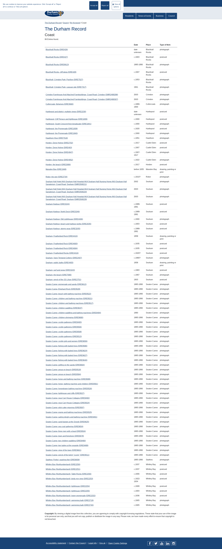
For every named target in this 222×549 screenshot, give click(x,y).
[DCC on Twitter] (156, 543)
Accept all (93, 5)
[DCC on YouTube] (162, 543)
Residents (129, 16)
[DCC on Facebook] (150, 543)
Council (171, 16)
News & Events (144, 16)
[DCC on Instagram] (174, 543)
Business (159, 16)
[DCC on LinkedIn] (168, 543)
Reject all (105, 5)
